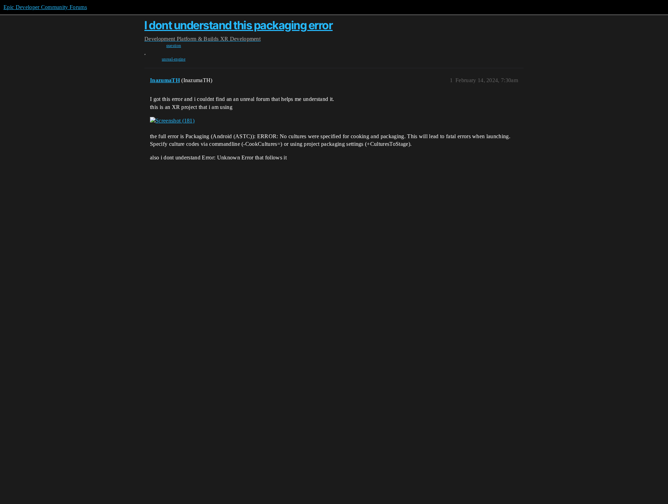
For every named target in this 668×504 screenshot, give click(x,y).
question (173, 45)
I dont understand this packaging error (238, 25)
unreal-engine (173, 59)
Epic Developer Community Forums (45, 7)
